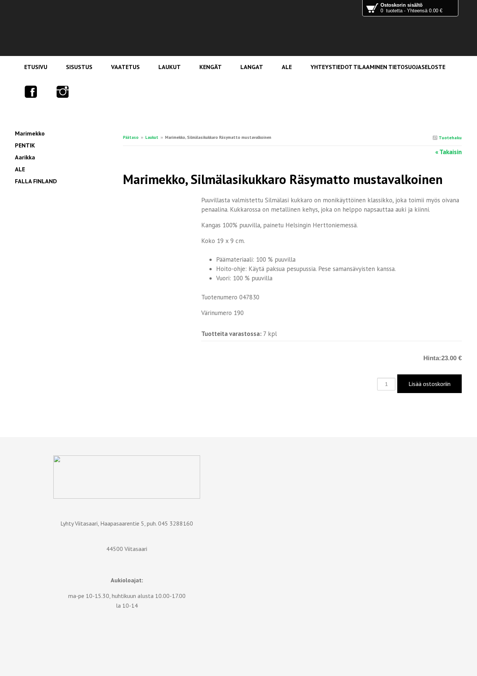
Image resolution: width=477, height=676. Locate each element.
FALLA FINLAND (36, 181)
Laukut (151, 137)
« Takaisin (448, 152)
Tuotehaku (449, 137)
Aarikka (25, 157)
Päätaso (131, 137)
